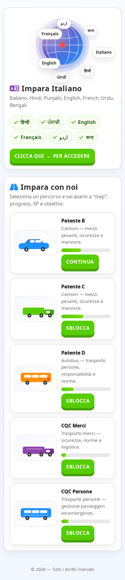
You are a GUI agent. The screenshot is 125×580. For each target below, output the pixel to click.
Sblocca (78, 328)
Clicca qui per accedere (52, 156)
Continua (80, 261)
